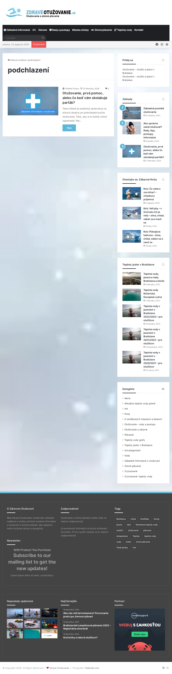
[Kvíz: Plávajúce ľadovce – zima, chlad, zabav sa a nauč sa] (131, 236)
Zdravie (42, 29)
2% (34, 29)
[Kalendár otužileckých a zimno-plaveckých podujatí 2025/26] (32, 633)
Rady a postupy (61, 29)
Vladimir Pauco (72, 88)
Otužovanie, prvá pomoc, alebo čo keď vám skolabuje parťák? (84, 98)
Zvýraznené (130, 471)
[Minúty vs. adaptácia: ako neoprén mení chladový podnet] (32, 613)
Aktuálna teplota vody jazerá (139, 403)
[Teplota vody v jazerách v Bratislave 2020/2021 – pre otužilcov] (131, 357)
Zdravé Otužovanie (59, 668)
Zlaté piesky (122, 547)
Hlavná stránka (18, 60)
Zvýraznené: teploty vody (138, 476)
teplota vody (150, 536)
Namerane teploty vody (147, 524)
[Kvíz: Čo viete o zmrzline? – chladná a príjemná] (131, 193)
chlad (133, 519)
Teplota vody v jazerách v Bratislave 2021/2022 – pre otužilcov (152, 336)
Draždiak (144, 519)
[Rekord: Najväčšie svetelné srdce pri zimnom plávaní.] (49, 613)
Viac (69, 127)
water (128, 542)
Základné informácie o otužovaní (142, 460)
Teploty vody (124, 29)
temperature (122, 536)
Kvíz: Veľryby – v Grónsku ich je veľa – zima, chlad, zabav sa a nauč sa (153, 215)
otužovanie (133, 530)
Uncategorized (132, 450)
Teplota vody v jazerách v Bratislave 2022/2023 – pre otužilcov (152, 313)
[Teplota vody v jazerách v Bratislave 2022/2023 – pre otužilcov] (131, 310)
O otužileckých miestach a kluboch (143, 419)
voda (118, 542)
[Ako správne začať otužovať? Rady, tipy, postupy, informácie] (131, 128)
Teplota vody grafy (134, 440)
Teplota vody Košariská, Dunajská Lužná (152, 293)
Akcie (127, 398)
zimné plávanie (143, 542)
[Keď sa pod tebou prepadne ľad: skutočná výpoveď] (15, 623)
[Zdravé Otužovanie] (40, 12)
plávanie (147, 530)
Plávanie (129, 434)
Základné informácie (18, 29)
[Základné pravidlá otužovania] (131, 113)
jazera (119, 524)
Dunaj (156, 519)
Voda (127, 455)
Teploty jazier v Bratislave (138, 445)
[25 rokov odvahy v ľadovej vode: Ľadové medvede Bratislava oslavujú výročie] (15, 633)
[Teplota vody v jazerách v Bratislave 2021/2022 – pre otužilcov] (131, 334)
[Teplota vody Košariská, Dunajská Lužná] (131, 294)
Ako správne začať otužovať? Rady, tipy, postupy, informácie (152, 130)
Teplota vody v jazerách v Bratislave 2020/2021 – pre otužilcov (152, 359)
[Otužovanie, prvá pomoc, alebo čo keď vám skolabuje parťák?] (131, 151)
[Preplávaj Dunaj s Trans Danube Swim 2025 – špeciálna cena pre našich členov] (49, 633)
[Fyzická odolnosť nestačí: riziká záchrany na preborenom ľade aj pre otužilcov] (32, 623)
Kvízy (127, 414)
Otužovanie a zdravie (135, 429)
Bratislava (121, 519)
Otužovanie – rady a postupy (140, 424)
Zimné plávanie (103, 29)
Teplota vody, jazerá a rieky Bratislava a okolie (153, 277)
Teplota (136, 536)
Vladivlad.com (92, 668)
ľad (134, 547)
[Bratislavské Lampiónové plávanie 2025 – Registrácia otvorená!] (49, 623)
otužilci (119, 530)
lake (129, 524)
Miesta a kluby (80, 29)
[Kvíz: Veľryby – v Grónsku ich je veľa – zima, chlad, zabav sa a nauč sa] (131, 213)
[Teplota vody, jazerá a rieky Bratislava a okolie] (131, 278)
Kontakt (138, 29)
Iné (126, 408)
